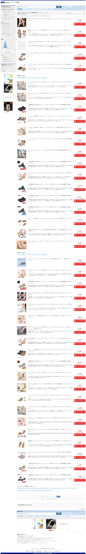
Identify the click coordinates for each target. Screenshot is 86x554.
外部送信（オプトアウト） (48, 551)
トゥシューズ (34, 9)
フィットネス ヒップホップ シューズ (57, 488)
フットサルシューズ (7, 19)
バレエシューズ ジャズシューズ (23, 490)
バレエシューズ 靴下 (27, 9)
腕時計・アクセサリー (7, 33)
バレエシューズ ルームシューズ (47, 490)
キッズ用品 (6, 15)
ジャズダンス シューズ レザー (22, 488)
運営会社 (27, 551)
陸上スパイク (50, 9)
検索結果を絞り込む (67, 6)
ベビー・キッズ (6, 27)
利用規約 (32, 551)
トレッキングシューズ (43, 9)
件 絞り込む (8, 52)
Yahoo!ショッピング (7, 61)
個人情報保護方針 (39, 551)
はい (36, 504)
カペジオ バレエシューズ (34, 488)
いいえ (44, 504)
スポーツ (5, 29)
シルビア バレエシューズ (44, 488)
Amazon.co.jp (6, 59)
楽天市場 (5, 57)
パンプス (5, 13)
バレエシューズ (6, 11)
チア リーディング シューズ (71, 488)
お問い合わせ (57, 551)
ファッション (6, 31)
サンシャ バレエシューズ (34, 490)
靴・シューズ (6, 25)
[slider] (2, 48)
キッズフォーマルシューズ (8, 17)
